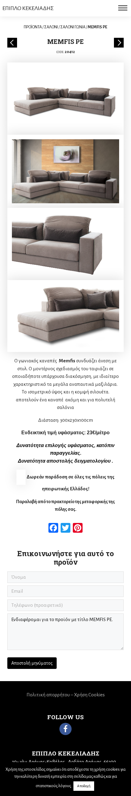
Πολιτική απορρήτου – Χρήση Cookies (66, 694)
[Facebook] (65, 729)
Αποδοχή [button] (83, 786)
